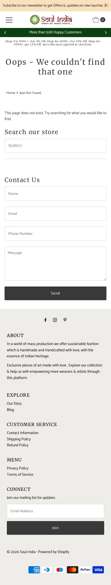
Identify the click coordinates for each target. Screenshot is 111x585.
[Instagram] (55, 320)
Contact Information (22, 433)
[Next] (105, 32)
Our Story (14, 403)
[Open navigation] (9, 20)
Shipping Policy (19, 439)
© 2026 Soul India (21, 552)
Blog (10, 410)
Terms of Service (20, 474)
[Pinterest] (65, 320)
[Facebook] (45, 320)
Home (10, 93)
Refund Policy (17, 445)
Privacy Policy (17, 468)
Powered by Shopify (53, 552)
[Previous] (5, 32)
